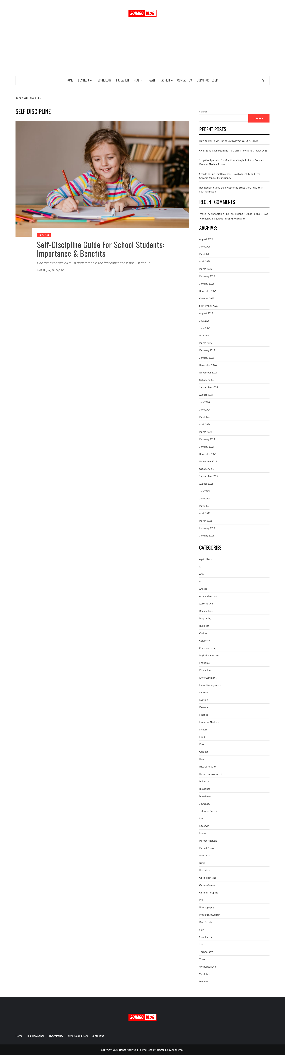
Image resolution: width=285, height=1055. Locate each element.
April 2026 (204, 261)
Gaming (203, 751)
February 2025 (207, 350)
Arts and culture (208, 596)
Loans (202, 833)
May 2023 (204, 505)
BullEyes (45, 270)
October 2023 (206, 468)
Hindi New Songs (35, 1035)
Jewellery (204, 803)
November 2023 (208, 461)
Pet (201, 900)
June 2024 (204, 409)
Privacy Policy (55, 1035)
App (201, 573)
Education (122, 80)
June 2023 (204, 498)
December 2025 (208, 291)
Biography (205, 618)
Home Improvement (210, 774)
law (201, 818)
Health (138, 80)
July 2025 (204, 320)
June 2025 (204, 328)
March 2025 (205, 342)
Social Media (206, 937)
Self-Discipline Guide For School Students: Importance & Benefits (100, 249)
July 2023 (204, 491)
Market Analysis (208, 840)
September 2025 (208, 305)
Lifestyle (204, 825)
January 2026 (206, 283)
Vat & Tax (204, 974)
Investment (206, 796)
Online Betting (207, 877)
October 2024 (206, 380)
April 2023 (204, 513)
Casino (203, 633)
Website (203, 981)
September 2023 (208, 476)
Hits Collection (207, 766)
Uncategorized (207, 966)
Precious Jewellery (209, 914)
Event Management (210, 685)
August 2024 (206, 394)
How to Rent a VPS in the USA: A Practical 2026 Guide (228, 140)
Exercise (203, 692)
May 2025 (204, 335)
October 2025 (206, 298)
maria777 (205, 213)
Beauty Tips (206, 611)
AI (200, 566)
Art (201, 581)
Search (203, 111)
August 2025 (206, 313)
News (202, 862)
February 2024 (207, 439)
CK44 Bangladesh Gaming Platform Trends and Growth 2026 (233, 150)
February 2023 (207, 528)
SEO (201, 929)
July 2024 (204, 402)
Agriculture (205, 559)
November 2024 (208, 372)
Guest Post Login (207, 80)
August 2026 (206, 239)
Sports (203, 944)
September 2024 (208, 387)
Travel (151, 80)
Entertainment (208, 677)
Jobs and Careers (208, 811)
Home (70, 80)
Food (202, 737)
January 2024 (206, 446)
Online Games (207, 885)
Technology (103, 80)
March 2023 (205, 520)
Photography (206, 907)
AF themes (178, 1049)
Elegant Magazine (157, 1049)
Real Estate (205, 922)
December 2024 (208, 365)
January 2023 (206, 535)
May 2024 (204, 417)
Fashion (165, 80)
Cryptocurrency (208, 648)
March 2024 (205, 431)
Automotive (206, 603)
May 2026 (204, 254)
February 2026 (207, 276)
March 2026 (205, 268)
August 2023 (206, 483)
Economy (204, 662)
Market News (206, 848)
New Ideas (205, 855)
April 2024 (204, 424)
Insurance (204, 788)
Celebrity (204, 640)
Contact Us (184, 80)
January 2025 (206, 357)
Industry (204, 781)
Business (83, 80)
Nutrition (204, 870)
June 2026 (204, 246)
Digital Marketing (209, 655)
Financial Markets (209, 722)
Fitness (203, 729)
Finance (203, 714)
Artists (203, 588)
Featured (204, 707)
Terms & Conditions (77, 1035)
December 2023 (208, 454)
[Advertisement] (142, 51)
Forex (202, 744)
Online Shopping (208, 892)
